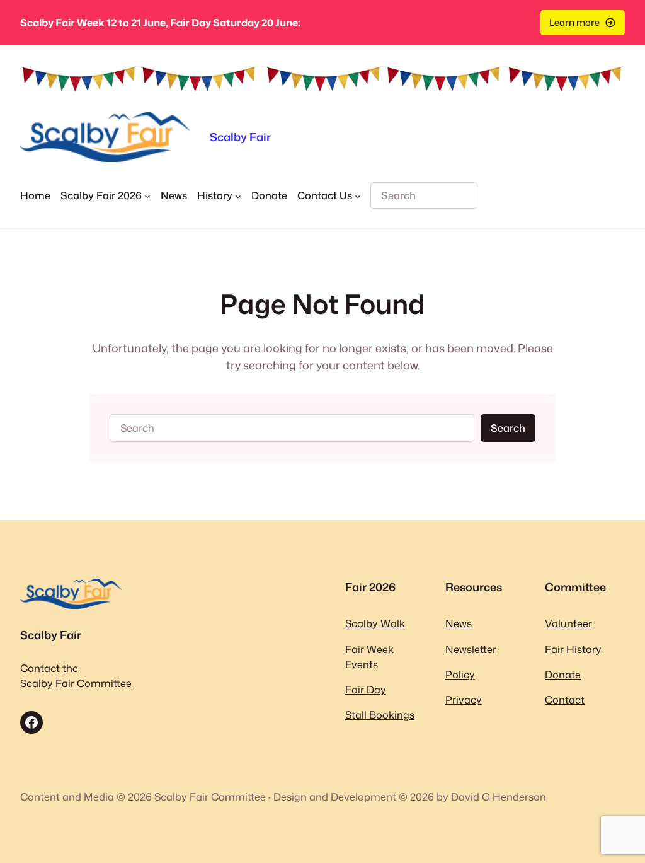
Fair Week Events (369, 656)
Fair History (573, 649)
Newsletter (470, 649)
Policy (460, 674)
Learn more (574, 22)
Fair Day (365, 689)
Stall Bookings (379, 714)
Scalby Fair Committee (76, 683)
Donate (563, 674)
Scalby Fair (240, 137)
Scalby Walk (375, 623)
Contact (565, 699)
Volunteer (568, 623)
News (458, 623)
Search (508, 427)
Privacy (463, 699)
